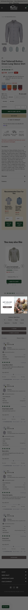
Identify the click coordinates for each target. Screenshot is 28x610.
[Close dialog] (1, 297)
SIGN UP (7, 307)
